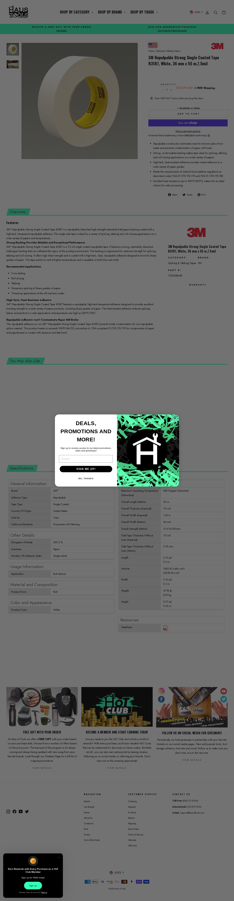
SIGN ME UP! (86, 469)
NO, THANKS (86, 478)
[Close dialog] (175, 418)
